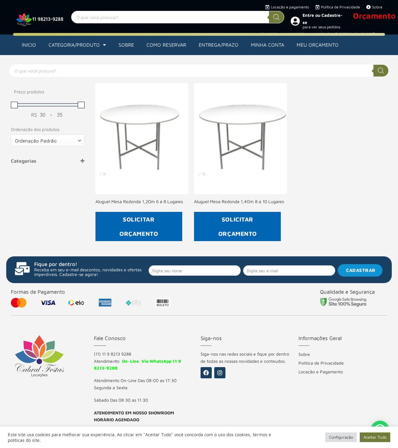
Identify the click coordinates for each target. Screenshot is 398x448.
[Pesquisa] (276, 17)
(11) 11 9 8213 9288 (112, 354)
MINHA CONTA (267, 45)
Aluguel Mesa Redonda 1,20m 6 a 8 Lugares (139, 201)
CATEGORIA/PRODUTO (74, 45)
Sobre (304, 354)
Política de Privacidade (321, 363)
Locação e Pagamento (320, 371)
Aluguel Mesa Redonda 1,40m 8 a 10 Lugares (239, 201)
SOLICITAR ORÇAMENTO (138, 226)
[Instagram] (219, 372)
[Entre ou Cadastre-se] (295, 21)
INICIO (29, 45)
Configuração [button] (341, 437)
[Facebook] (206, 372)
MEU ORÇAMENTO (318, 45)
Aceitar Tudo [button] (374, 437)
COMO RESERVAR (166, 45)
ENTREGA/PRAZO (218, 45)
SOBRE (126, 45)
